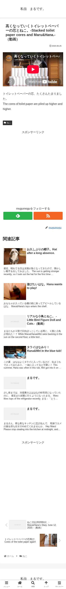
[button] (59, 400)
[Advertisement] (33, 168)
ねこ (9, 122)
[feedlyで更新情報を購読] (17, 216)
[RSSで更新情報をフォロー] (48, 216)
